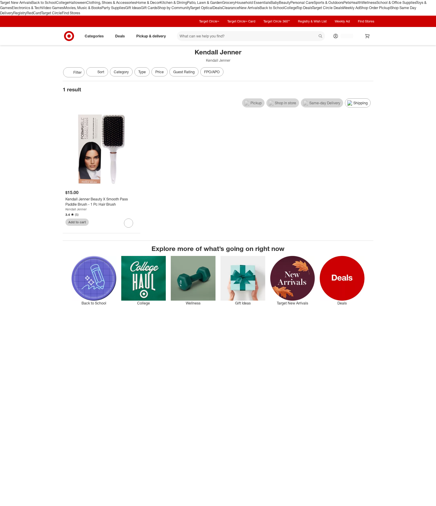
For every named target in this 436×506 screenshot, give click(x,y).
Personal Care (302, 2)
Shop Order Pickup (375, 7)
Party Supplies (113, 7)
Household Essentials (252, 2)
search (320, 36)
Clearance (230, 7)
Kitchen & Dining (173, 2)
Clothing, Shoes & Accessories (111, 2)
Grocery (228, 2)
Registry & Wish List (312, 21)
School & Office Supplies (396, 2)
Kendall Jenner (76, 209)
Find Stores (71, 13)
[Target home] (69, 36)
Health (356, 2)
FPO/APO (212, 72)
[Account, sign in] (344, 36)
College (62, 2)
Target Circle (51, 13)
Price (159, 72)
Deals (217, 7)
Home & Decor (148, 2)
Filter (77, 72)
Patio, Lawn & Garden (204, 2)
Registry (20, 13)
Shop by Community (173, 7)
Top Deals (304, 7)
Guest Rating (184, 72)
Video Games (53, 7)
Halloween (77, 2)
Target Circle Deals (327, 7)
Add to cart (77, 222)
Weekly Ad (351, 7)
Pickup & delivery (151, 36)
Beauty (284, 2)
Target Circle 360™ (276, 21)
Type (142, 72)
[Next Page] (368, 72)
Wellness (369, 2)
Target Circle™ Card (241, 21)
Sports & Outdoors (328, 2)
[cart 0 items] (367, 36)
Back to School (43, 2)
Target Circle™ (209, 21)
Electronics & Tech (27, 7)
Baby (274, 2)
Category (121, 72)
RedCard (34, 13)
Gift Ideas (133, 7)
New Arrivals (249, 7)
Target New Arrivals (15, 2)
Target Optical (201, 7)
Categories (94, 36)
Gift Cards (149, 7)
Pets (347, 2)
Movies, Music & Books (83, 7)
